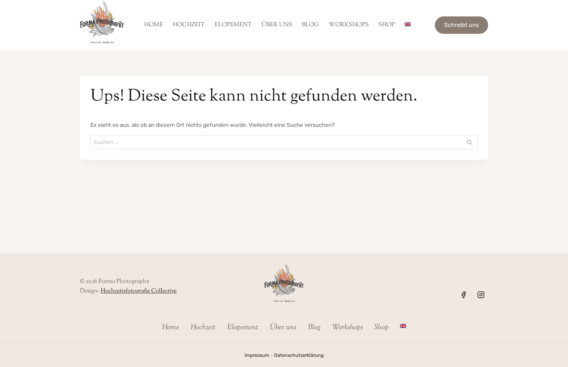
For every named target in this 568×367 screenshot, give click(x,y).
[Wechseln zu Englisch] (407, 25)
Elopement (233, 25)
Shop (386, 25)
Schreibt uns (461, 25)
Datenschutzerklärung (299, 355)
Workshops (349, 25)
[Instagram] (481, 294)
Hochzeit (189, 25)
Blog (310, 25)
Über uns (276, 25)
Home (153, 25)
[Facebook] (463, 294)
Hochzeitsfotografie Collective (139, 291)
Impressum (257, 355)
